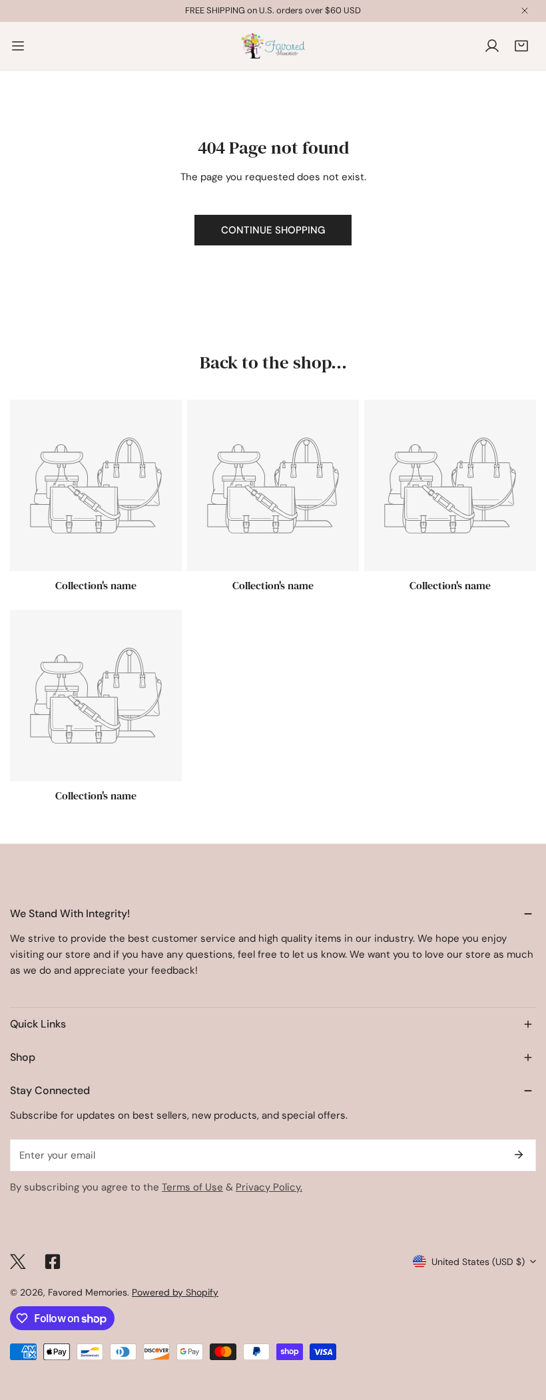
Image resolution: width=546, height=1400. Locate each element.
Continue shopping (273, 230)
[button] (521, 46)
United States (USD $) (478, 1262)
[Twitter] (18, 1261)
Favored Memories (87, 1292)
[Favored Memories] (273, 46)
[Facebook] (52, 1261)
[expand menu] (18, 46)
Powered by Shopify (175, 1292)
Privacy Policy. (269, 1187)
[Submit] (519, 1154)
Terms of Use (192, 1187)
